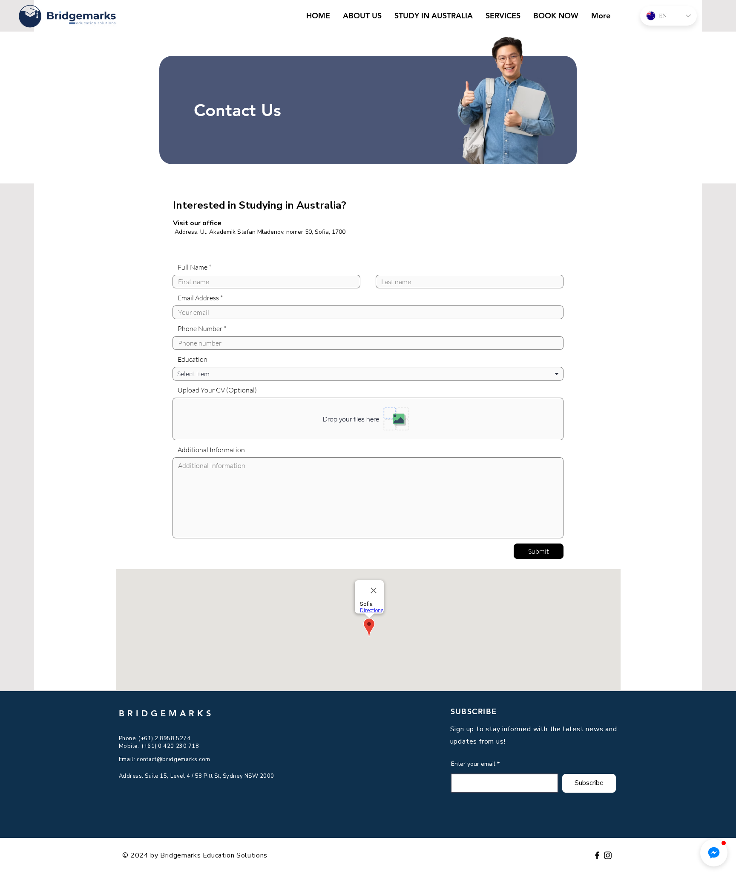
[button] (713, 852)
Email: (128, 759)
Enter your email (473, 764)
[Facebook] (597, 855)
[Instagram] (608, 855)
